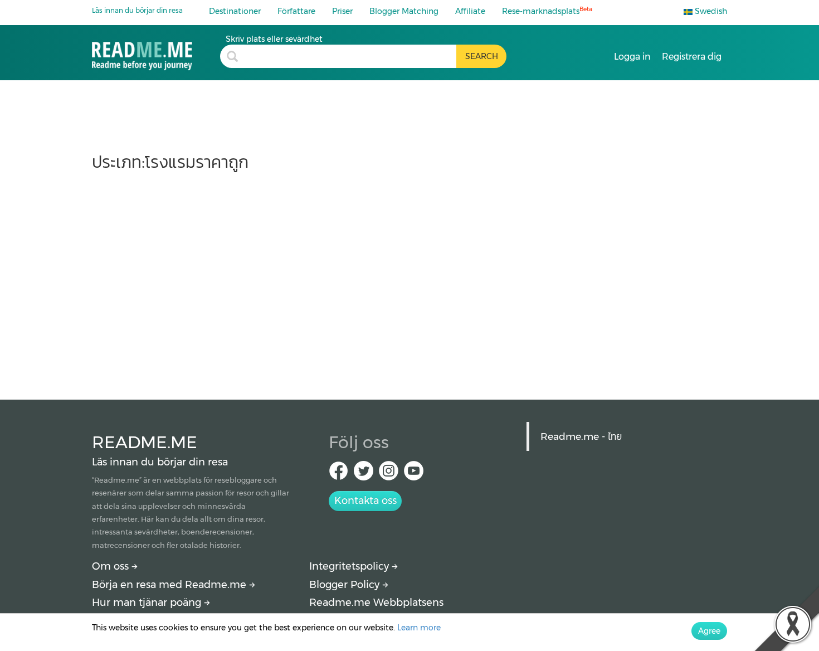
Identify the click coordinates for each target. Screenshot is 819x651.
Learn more (419, 628)
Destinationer (235, 11)
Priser (342, 11)
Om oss (111, 566)
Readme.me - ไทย (581, 436)
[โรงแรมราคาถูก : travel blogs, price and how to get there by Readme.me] (156, 52)
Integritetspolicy (350, 566)
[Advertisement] (409, 280)
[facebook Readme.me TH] (338, 474)
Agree (709, 631)
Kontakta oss (365, 500)
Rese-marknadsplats (547, 11)
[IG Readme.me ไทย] (388, 474)
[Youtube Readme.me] (413, 474)
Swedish (710, 11)
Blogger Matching (403, 11)
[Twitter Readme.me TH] (363, 474)
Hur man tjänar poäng (148, 602)
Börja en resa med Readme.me (170, 585)
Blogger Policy (345, 585)
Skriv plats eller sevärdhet (274, 39)
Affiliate (470, 11)
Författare (296, 11)
